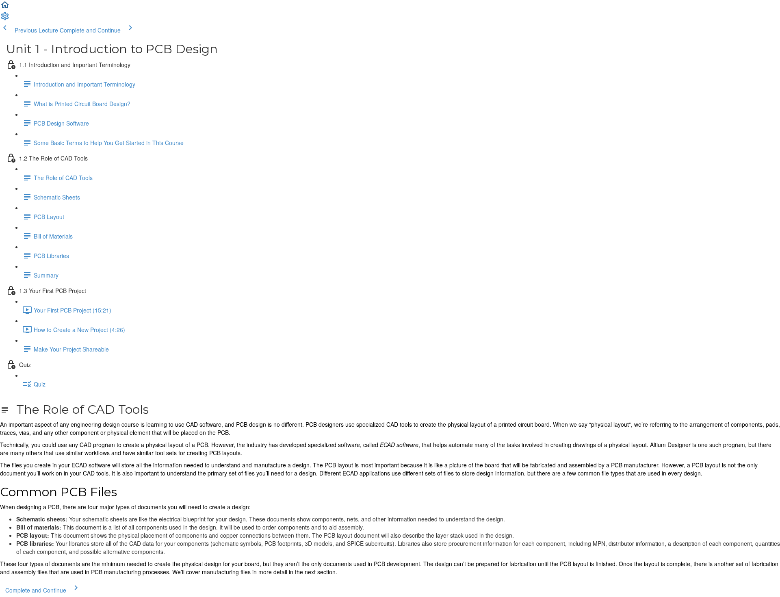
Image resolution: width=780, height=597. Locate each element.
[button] (5, 7)
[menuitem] (5, 19)
